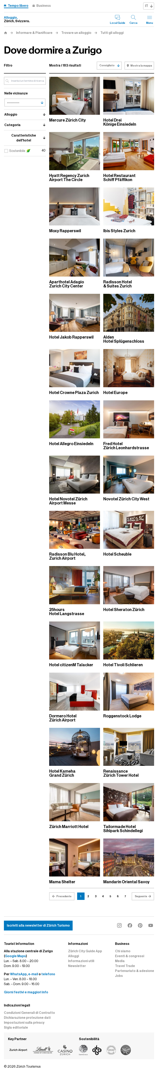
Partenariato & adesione (134, 971)
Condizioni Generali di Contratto (29, 1012)
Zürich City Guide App (85, 951)
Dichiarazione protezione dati (27, 1017)
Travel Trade (125, 966)
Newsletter (77, 966)
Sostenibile (17, 151)
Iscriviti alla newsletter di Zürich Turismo (38, 925)
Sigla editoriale (16, 1027)
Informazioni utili (81, 961)
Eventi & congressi (129, 956)
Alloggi (73, 956)
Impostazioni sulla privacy (24, 1022)
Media (120, 961)
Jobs (119, 976)
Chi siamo (122, 951)
